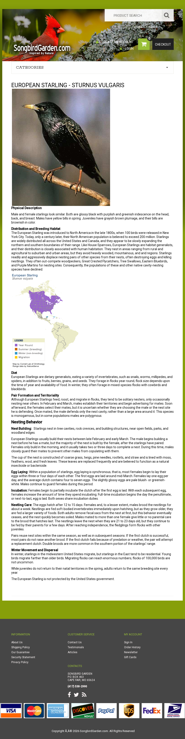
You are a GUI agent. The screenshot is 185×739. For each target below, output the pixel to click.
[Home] (111, 27)
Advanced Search (145, 27)
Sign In (128, 642)
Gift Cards (130, 657)
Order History (132, 647)
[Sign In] (117, 27)
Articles (72, 652)
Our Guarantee (20, 652)
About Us (17, 642)
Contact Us (75, 642)
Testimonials (76, 647)
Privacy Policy (19, 662)
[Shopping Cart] (123, 27)
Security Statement (23, 657)
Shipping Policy (20, 647)
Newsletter (131, 652)
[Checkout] (129, 27)
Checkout (163, 44)
